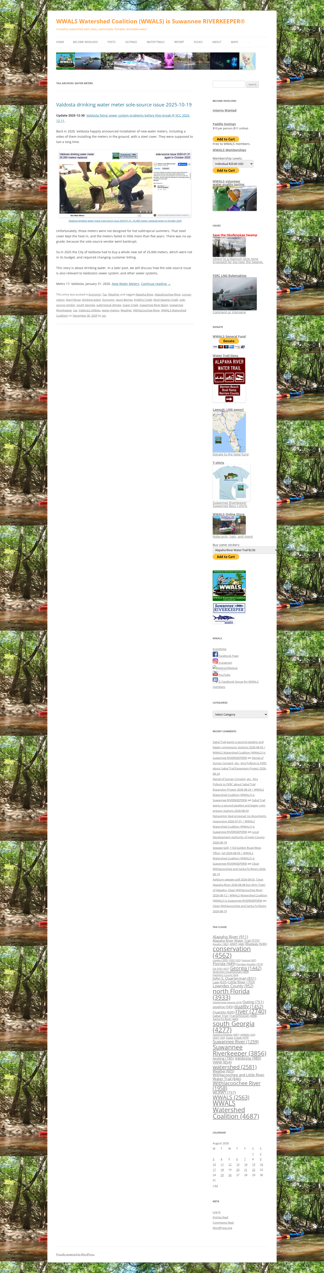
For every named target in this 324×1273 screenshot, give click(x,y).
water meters (110, 310)
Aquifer (221, 944)
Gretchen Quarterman (231, 972)
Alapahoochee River (168, 294)
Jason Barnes (124, 300)
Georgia (245, 968)
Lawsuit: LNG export (228, 409)
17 (214, 1170)
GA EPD (221, 969)
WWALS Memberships (229, 150)
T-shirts (218, 463)
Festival (249, 960)
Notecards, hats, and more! (233, 536)
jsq (104, 316)
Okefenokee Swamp (227, 1002)
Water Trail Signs (225, 355)
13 (237, 1164)
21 (245, 1170)
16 (261, 1164)
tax (75, 310)
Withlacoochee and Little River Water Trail (238, 1076)
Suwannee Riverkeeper (239, 1050)
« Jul (215, 1186)
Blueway (256, 943)
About (216, 42)
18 (222, 1170)
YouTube (224, 675)
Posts (112, 42)
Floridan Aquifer (249, 964)
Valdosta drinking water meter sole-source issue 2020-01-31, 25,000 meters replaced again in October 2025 (125, 220)
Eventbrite (219, 649)
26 (229, 1175)
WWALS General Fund (229, 336)
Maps (234, 42)
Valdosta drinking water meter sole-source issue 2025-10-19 (124, 104)
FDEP (235, 960)
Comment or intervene (229, 312)
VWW (222, 1062)
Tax (104, 294)
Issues (198, 42)
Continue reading (156, 284)
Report (179, 42)
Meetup (232, 668)
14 (245, 1164)
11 (222, 1164)
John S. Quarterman (234, 978)
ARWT (237, 944)
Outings (131, 42)
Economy (95, 294)
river (250, 1011)
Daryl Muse (73, 300)
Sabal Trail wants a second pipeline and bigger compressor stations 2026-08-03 (239, 805)
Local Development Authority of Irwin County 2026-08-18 (239, 837)
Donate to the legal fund (231, 454)
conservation (232, 951)
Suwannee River (236, 1041)
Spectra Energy (226, 1035)
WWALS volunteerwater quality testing (228, 182)
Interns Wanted (224, 110)
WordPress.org (222, 1228)
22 (253, 1170)
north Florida (231, 994)
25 (222, 1175)
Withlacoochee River (146, 310)
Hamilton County (225, 975)
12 (229, 1164)
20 (237, 1170)
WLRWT (224, 1092)
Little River (241, 982)
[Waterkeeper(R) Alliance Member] (224, 622)
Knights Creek (143, 300)
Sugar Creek (130, 305)
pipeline (223, 1007)
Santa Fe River (225, 1019)
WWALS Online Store (228, 514)
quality (248, 1006)
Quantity (224, 1012)
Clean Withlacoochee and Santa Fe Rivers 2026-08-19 (239, 869)
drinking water (91, 300)
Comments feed (223, 1223)
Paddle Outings (224, 124)
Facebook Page (228, 656)
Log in (217, 1212)
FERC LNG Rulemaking (229, 275)
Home (60, 42)
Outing (253, 1001)
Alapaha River (144, 294)
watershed (235, 1066)
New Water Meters (125, 284)
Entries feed (220, 1217)
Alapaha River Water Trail (236, 940)
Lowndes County (233, 986)
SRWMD (247, 1034)
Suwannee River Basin (154, 305)
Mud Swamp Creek (165, 300)
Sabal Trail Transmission (235, 1016)
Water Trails (156, 42)
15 (253, 1164)
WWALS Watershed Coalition (236, 1110)
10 (214, 1164)
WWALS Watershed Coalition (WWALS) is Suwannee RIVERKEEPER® (150, 21)
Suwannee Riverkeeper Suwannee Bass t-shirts (230, 504)
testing (223, 1058)
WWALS (231, 1097)
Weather (113, 294)
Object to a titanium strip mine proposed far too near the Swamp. (238, 260)
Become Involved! (85, 42)
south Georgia (85, 305)
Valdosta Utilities (90, 310)
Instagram (225, 663)
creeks (220, 960)
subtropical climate (108, 305)
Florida (224, 963)
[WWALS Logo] (229, 600)
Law (220, 982)
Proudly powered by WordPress (75, 1254)
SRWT (219, 1037)
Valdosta (248, 1058)
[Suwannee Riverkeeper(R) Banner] (229, 612)
